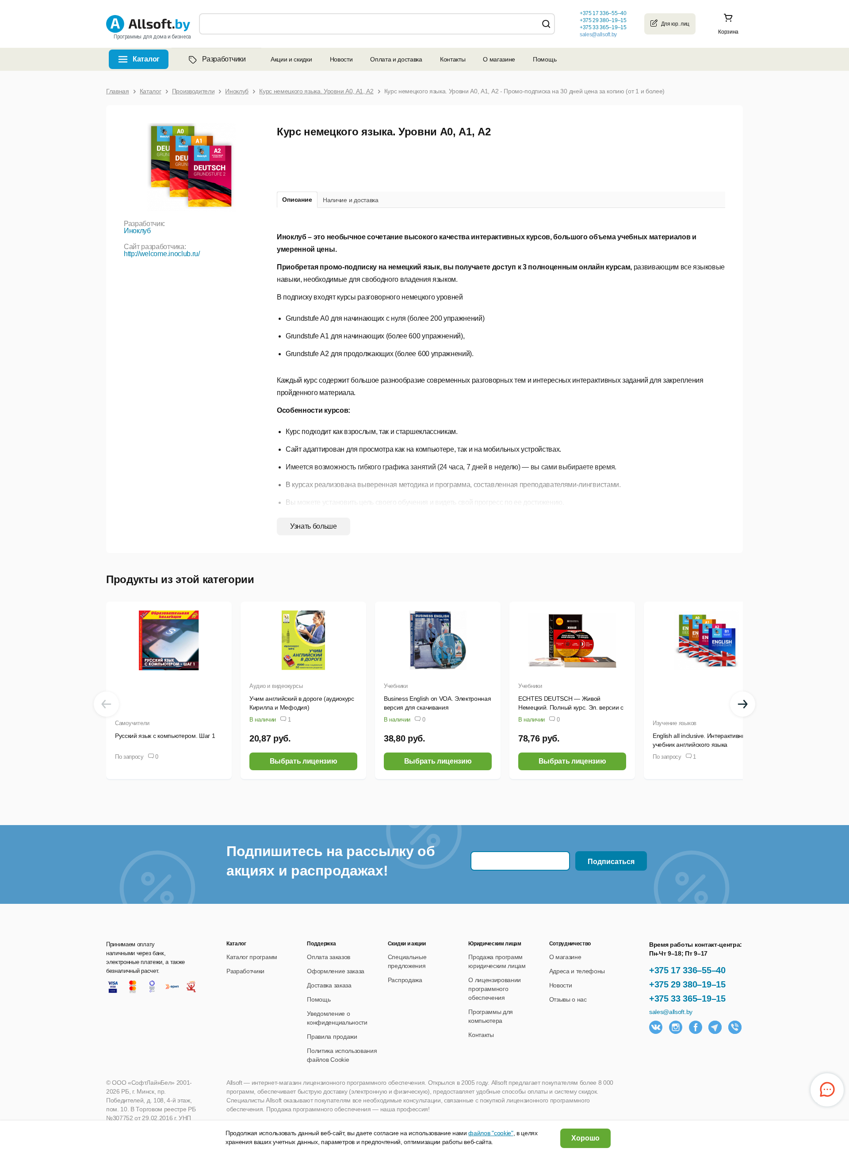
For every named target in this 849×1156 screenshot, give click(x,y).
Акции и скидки (291, 59)
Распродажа (405, 979)
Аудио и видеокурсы (275, 686)
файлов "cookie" (490, 1133)
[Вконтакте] (655, 1027)
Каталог (146, 59)
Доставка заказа (329, 985)
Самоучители (132, 723)
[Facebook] (695, 1027)
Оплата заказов (328, 956)
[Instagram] (675, 1027)
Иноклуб (137, 230)
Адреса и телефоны (577, 971)
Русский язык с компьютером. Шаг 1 (165, 735)
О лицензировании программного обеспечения (494, 988)
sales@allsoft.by (598, 34)
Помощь (544, 59)
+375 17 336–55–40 (687, 970)
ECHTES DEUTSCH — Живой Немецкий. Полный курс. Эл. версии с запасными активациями (570, 707)
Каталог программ (251, 956)
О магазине (499, 59)
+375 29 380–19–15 (687, 984)
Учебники (396, 686)
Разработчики (223, 59)
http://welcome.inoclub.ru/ (162, 253)
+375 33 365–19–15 (687, 998)
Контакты (452, 59)
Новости (341, 59)
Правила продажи (332, 1036)
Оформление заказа (335, 971)
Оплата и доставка (396, 59)
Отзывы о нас (568, 999)
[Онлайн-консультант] (827, 1089)
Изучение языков (674, 723)
